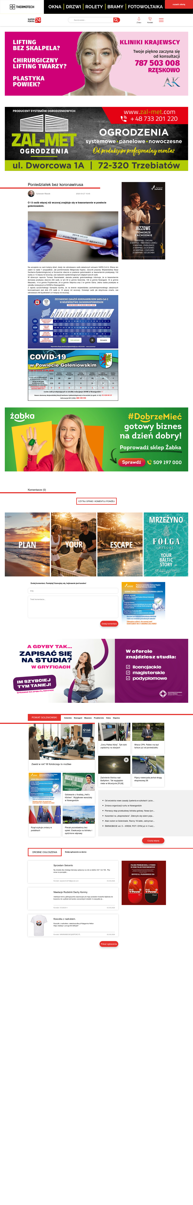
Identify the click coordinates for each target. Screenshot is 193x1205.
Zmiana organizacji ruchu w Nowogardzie (123, 805)
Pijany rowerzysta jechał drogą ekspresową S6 (148, 779)
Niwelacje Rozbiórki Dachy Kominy (70, 892)
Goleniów (68, 718)
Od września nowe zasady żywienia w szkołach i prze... (129, 800)
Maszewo (88, 718)
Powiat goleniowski (44, 717)
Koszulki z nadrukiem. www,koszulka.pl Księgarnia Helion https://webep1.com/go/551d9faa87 (73, 924)
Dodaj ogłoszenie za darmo (75, 852)
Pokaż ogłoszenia (109, 943)
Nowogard (78, 718)
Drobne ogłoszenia (44, 852)
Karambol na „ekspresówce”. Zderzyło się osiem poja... (129, 815)
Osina (108, 718)
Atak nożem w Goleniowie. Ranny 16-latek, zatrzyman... (130, 820)
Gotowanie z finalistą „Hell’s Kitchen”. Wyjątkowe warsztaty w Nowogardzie (78, 797)
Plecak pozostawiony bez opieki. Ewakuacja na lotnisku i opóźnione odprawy (78, 830)
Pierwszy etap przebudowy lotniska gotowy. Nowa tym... (130, 810)
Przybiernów (99, 718)
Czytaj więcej (153, 840)
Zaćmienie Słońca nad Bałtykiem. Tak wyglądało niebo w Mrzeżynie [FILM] (111, 780)
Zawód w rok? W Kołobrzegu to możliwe (51, 764)
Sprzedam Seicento (63, 865)
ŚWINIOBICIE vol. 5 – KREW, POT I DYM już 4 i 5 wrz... (130, 825)
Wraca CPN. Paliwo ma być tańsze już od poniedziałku (146, 746)
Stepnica (116, 718)
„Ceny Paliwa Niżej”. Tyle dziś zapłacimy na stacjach (113, 746)
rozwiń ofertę (179, 4)
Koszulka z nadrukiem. (64, 918)
